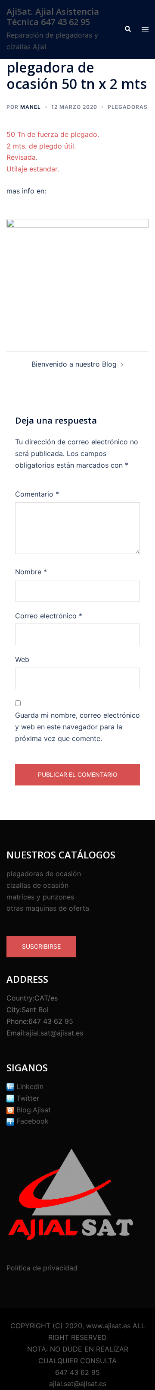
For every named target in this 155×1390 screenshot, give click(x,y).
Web (22, 659)
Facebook (31, 1121)
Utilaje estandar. (32, 169)
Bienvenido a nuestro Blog (74, 364)
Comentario (37, 494)
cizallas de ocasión (37, 885)
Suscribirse (41, 946)
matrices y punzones (40, 897)
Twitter (26, 1098)
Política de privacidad (42, 1267)
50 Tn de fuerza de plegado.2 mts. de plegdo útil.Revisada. (52, 146)
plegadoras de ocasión (43, 873)
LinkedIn (28, 1086)
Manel (30, 107)
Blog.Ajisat (32, 1109)
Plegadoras (128, 107)
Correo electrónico (48, 615)
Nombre (31, 571)
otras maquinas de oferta (47, 908)
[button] (127, 29)
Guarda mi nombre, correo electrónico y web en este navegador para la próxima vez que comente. (77, 727)
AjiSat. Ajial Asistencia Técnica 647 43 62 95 (52, 17)
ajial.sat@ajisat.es (54, 1033)
